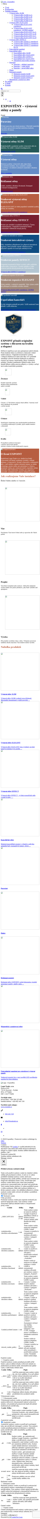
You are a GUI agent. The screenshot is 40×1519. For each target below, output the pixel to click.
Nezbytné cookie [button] (6, 1194)
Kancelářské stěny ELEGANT (24, 55)
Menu (5, 4)
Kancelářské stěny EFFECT (23, 57)
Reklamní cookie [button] (6, 1481)
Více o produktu (6, 173)
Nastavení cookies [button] (21, 1139)
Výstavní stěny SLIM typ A (23, 15)
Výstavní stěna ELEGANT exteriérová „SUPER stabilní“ (24, 29)
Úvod (7, 7)
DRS (2, 1141)
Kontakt (8, 85)
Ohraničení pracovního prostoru (24, 60)
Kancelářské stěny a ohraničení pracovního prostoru (18, 310)
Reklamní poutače (15, 72)
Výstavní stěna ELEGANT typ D (25, 38)
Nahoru (3, 1143)
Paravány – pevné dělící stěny (24, 68)
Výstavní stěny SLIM (16, 13)
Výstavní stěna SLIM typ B (23, 17)
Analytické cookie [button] (7, 1420)
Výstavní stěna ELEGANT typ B (25, 34)
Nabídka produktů (11, 11)
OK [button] (14, 1154)
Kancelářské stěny (15, 51)
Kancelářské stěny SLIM (22, 53)
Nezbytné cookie (9, 1196)
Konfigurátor (9, 9)
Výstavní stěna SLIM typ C (23, 19)
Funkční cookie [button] (6, 1358)
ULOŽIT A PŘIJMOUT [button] (9, 1515)
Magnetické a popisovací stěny (19, 79)
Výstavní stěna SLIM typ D (23, 21)
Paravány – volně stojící (22, 66)
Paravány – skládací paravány (24, 64)
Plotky (11, 70)
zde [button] (20, 1156)
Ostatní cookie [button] (6, 1505)
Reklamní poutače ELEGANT (24, 76)
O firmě (7, 83)
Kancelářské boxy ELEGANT (24, 59)
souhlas (15, 1147)
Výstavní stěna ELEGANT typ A (25, 32)
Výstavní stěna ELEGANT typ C (25, 36)
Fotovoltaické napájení (17, 49)
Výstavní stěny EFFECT (17, 40)
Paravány (12, 62)
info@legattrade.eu (11, 1121)
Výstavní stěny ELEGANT (18, 23)
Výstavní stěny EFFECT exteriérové (26, 43)
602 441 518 (9, 1114)
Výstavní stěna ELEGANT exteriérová (14, 212)
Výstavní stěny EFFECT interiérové (26, 41)
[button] (6, 99)
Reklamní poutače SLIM (22, 74)
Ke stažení (8, 81)
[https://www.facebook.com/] (1, 1125)
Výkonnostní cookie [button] (8, 1396)
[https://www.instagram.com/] (1, 1132)
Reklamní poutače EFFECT (23, 78)
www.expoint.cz (6, 1107)
